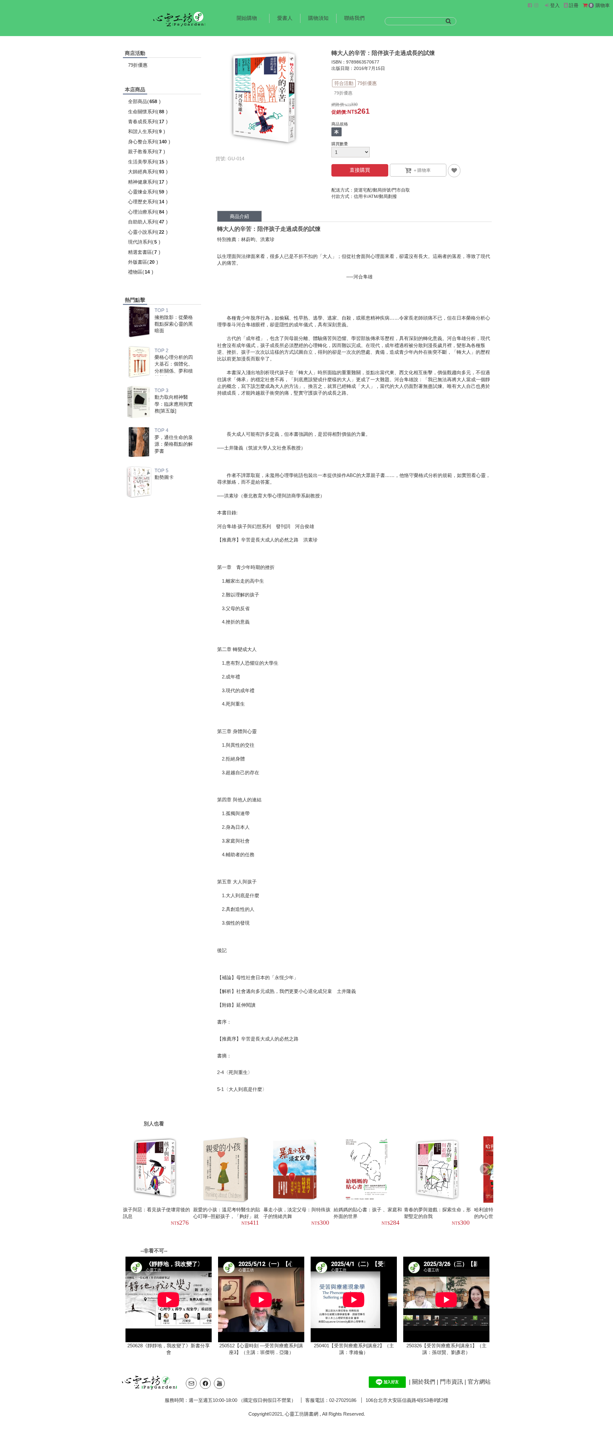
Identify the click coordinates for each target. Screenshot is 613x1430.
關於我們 (424, 1382)
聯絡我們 (354, 18)
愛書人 (284, 18)
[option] (158, 1181)
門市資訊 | (454, 1382)
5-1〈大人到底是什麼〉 (242, 1089)
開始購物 (247, 18)
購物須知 (318, 18)
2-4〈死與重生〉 (235, 1072)
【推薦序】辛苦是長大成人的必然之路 (258, 1038)
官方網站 (479, 1382)
